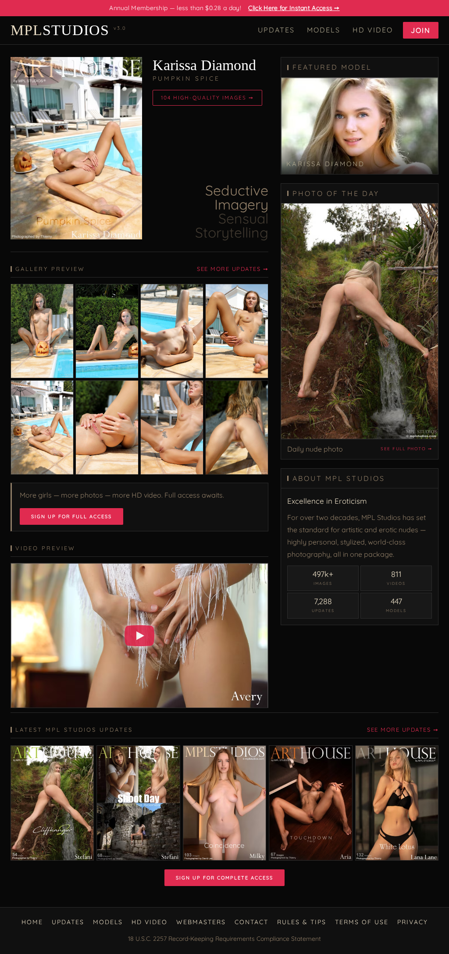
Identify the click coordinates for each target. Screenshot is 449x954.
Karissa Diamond (204, 65)
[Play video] (139, 635)
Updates (276, 29)
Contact (251, 922)
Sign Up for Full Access (71, 516)
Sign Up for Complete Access (224, 878)
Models (323, 29)
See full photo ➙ (406, 449)
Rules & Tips (301, 922)
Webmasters (201, 922)
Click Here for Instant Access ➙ (293, 8)
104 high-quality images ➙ (207, 97)
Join (421, 30)
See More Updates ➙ (232, 268)
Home (32, 922)
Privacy (412, 922)
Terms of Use (361, 922)
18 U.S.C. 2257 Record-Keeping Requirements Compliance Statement (224, 939)
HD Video (373, 29)
